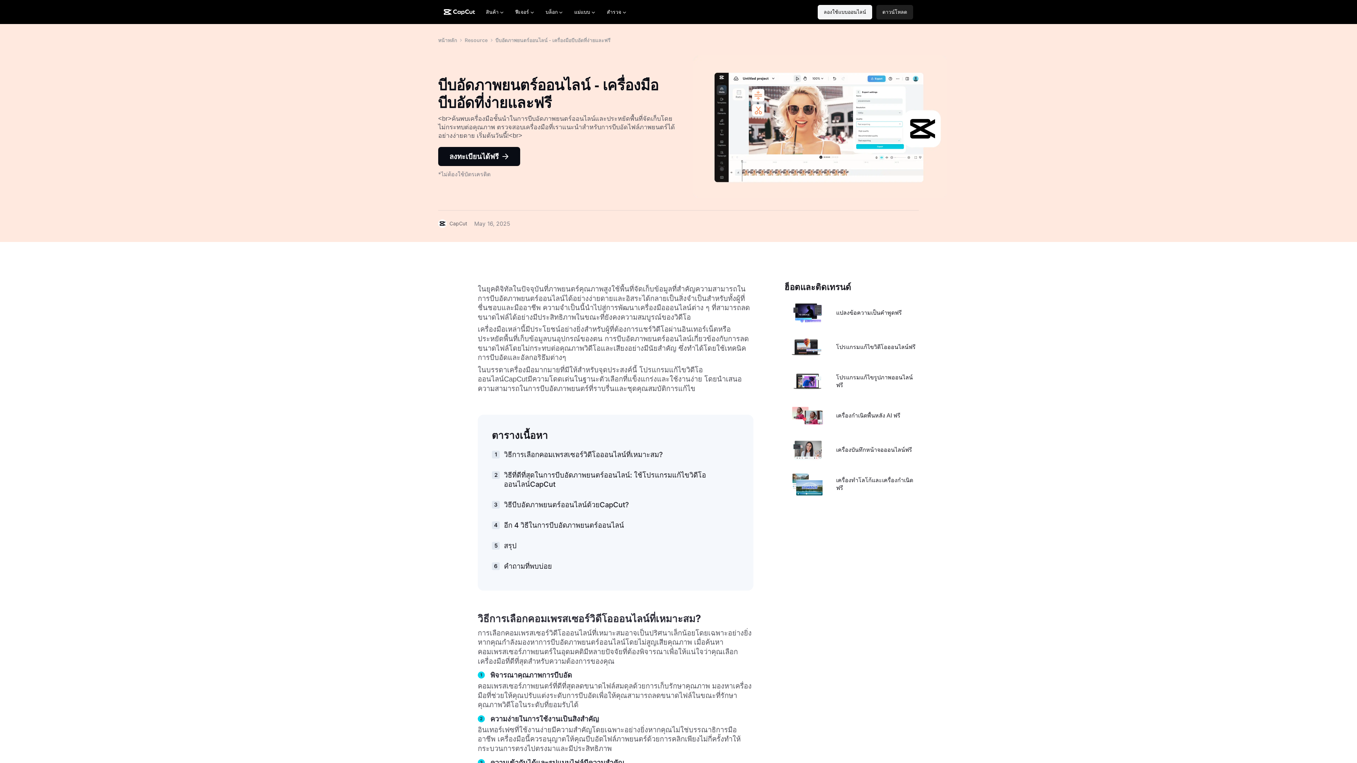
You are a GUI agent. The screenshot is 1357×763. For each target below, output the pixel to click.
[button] (894, 12)
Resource (476, 40)
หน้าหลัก (447, 40)
